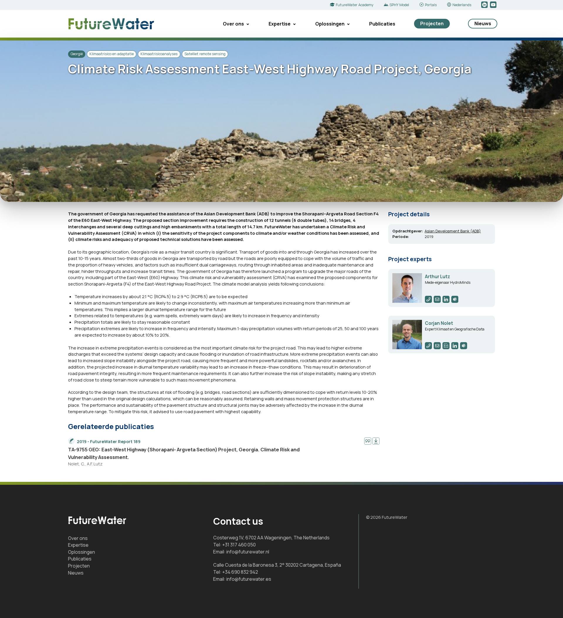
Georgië (77, 53)
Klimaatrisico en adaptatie (111, 53)
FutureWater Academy (355, 4)
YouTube (493, 5)
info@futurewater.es (248, 579)
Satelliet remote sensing (204, 53)
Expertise (280, 24)
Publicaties (382, 24)
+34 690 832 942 (240, 572)
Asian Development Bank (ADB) (453, 231)
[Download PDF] (375, 441)
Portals (431, 4)
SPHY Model (399, 4)
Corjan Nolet (439, 323)
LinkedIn (485, 5)
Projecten (432, 23)
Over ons (233, 24)
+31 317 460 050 (239, 544)
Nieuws (482, 23)
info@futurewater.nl (247, 551)
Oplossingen (330, 24)
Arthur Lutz (437, 276)
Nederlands (461, 4)
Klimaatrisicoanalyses (159, 53)
